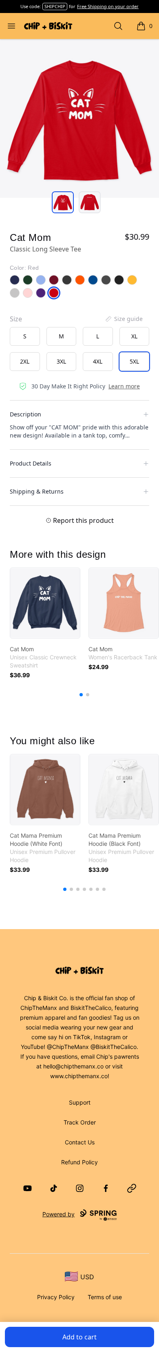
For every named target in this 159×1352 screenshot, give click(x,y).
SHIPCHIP (54, 6)
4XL (97, 361)
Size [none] (16, 318)
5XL (134, 361)
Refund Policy (79, 1162)
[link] (45, 603)
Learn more (124, 386)
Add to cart (79, 1336)
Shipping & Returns (37, 491)
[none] (123, 319)
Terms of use (105, 1297)
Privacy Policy (56, 1297)
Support (80, 1102)
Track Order (80, 1122)
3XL (61, 361)
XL (134, 336)
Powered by (58, 1214)
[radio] (25, 336)
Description (25, 414)
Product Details (30, 463)
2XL (24, 361)
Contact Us (80, 1142)
